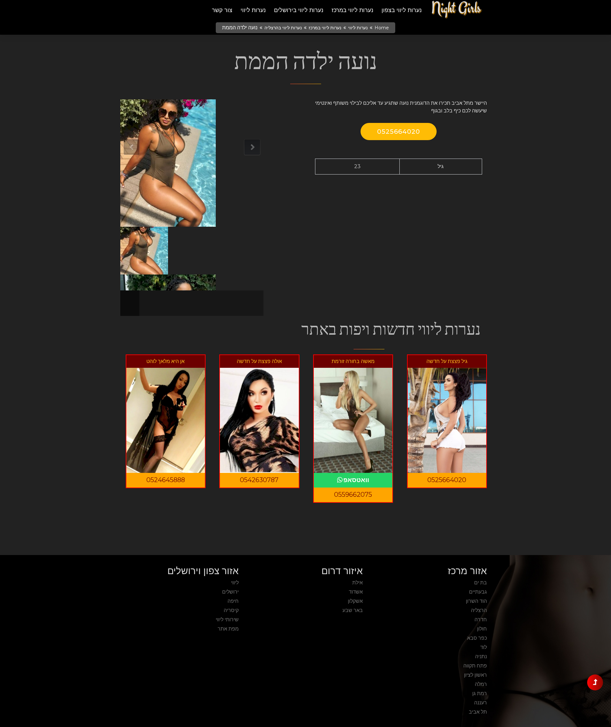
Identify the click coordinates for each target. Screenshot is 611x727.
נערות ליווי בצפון (402, 10)
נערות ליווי (253, 10)
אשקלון (355, 601)
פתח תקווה (475, 666)
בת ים (480, 583)
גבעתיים (478, 592)
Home (382, 28)
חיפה (233, 601)
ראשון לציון (475, 675)
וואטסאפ (356, 480)
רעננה (480, 703)
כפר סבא (477, 638)
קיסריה (231, 610)
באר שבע (352, 610)
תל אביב (478, 712)
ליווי (235, 583)
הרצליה (479, 610)
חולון (482, 629)
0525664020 (398, 131)
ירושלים (230, 592)
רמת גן (479, 693)
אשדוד (356, 592)
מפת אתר (228, 629)
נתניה (481, 656)
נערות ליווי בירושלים (298, 10)
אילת (357, 583)
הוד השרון (476, 601)
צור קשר (222, 10)
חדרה (480, 620)
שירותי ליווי (227, 620)
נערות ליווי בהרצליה (283, 28)
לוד (483, 647)
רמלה (481, 684)
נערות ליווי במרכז (352, 10)
